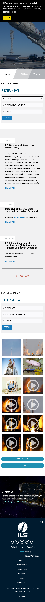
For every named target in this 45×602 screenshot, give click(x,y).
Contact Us (21, 583)
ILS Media (21, 574)
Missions (37, 74)
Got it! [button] (7, 18)
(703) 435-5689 (25, 591)
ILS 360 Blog (22, 74)
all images (22, 459)
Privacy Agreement (32, 556)
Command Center (21, 569)
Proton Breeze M (17, 547)
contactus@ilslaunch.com (14, 501)
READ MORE (10, 188)
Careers (21, 578)
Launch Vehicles (21, 565)
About (21, 560)
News (7, 74)
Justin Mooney (20, 217)
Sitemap (28, 551)
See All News (22, 276)
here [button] (14, 12)
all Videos (22, 465)
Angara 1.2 (30, 547)
